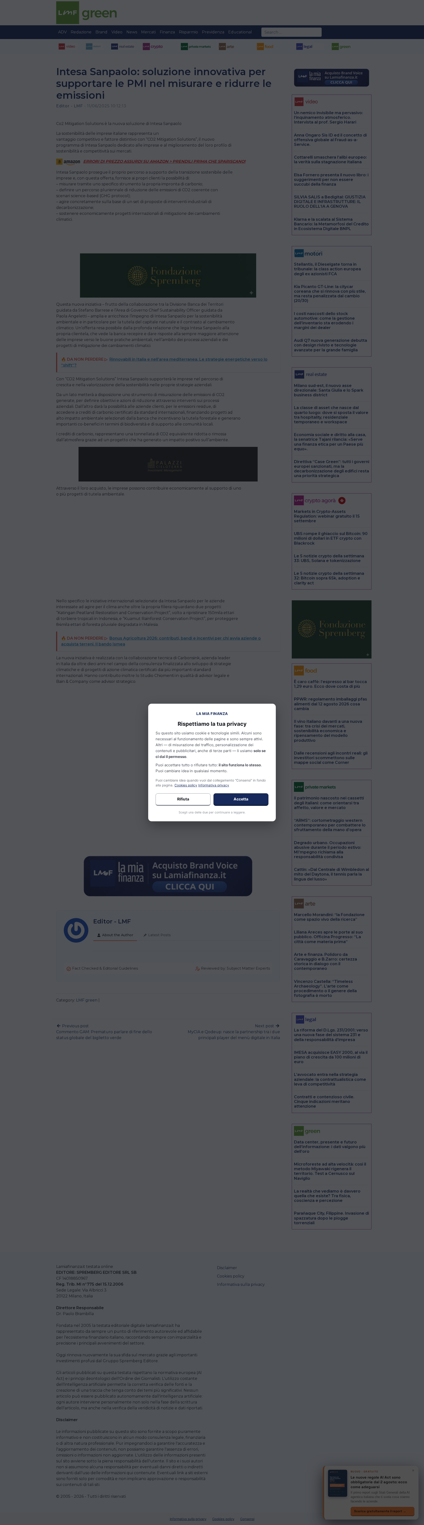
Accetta (241, 799)
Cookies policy (185, 785)
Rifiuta (183, 799)
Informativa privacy (213, 785)
